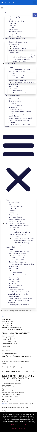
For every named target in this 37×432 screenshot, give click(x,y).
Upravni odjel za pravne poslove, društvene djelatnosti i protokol (23, 56)
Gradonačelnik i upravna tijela (15, 38)
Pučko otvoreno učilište (8, 391)
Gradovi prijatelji (14, 17)
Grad (6, 13)
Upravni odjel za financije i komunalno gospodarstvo (21, 60)
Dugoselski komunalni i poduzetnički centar (13, 392)
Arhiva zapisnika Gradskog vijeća (23, 82)
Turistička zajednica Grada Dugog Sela (11, 383)
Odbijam (24, 424)
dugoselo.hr (5, 403)
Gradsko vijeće (10, 63)
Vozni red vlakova (15, 36)
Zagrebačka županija (7, 385)
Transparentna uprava (12, 95)
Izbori (7, 127)
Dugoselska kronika (7, 389)
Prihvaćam (13, 424)
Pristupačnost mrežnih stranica (10, 396)
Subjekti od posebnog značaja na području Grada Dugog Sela (18, 377)
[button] (34, 2)
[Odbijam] (34, 422)
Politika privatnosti (18, 428)
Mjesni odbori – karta (19, 93)
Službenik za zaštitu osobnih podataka (18, 121)
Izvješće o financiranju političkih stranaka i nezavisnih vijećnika (19, 113)
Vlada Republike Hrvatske (8, 387)
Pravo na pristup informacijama (19, 124)
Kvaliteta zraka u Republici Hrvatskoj (11, 394)
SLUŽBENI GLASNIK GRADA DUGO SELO (18, 371)
